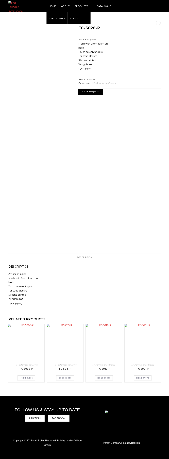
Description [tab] (84, 257)
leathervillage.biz (131, 442)
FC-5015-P (65, 368)
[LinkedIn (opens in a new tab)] (154, 5)
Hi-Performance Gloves (103, 83)
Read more (26, 378)
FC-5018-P (104, 368)
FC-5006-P (26, 368)
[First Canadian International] (121, 415)
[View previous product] (158, 23)
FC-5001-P (143, 368)
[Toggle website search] (87, 18)
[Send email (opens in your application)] (159, 5)
